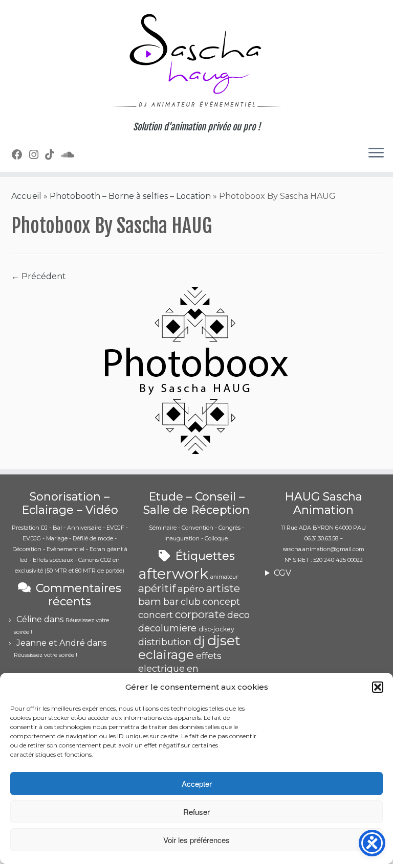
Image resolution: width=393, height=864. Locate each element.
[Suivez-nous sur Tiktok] (53, 154)
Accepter (197, 783)
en (193, 668)
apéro (191, 589)
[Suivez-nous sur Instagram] (37, 154)
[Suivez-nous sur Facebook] (20, 154)
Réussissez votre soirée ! (45, 654)
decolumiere (167, 628)
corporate (200, 614)
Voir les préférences (196, 839)
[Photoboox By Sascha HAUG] (196, 370)
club (191, 601)
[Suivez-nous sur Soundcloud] (71, 154)
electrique (161, 668)
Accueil (26, 196)
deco (238, 615)
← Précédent (38, 276)
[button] (378, 687)
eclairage (166, 654)
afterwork (173, 573)
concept (221, 601)
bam (149, 601)
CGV (282, 573)
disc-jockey (216, 629)
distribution (164, 642)
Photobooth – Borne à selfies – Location (130, 196)
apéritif (157, 588)
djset (224, 640)
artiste (223, 588)
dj (199, 640)
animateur (224, 577)
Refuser (196, 811)
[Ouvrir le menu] (376, 153)
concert (155, 615)
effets (209, 656)
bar (171, 601)
